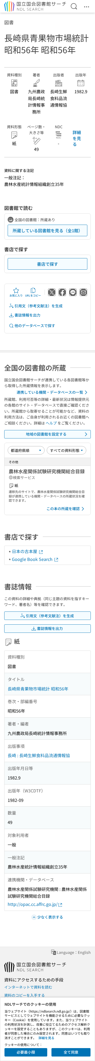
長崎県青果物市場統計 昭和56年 (38, 688)
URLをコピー (33, 295)
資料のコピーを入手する (24, 995)
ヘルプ (51, 423)
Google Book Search (33, 559)
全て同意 (71, 1052)
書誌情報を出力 (27, 315)
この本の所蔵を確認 (63, 508)
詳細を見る (77, 138)
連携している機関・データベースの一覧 (50, 392)
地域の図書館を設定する (46, 434)
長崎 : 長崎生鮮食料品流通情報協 (39, 755)
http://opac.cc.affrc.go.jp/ (33, 904)
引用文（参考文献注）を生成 (39, 305)
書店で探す (47, 264)
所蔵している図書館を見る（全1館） (48, 230)
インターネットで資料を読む (28, 987)
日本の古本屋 (25, 551)
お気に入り (16, 295)
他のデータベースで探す (35, 325)
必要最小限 (26, 1052)
